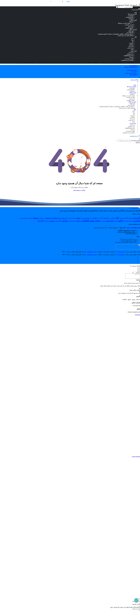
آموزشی (121, 218)
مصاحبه (131, 44)
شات (21, 218)
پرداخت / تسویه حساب (131, 73)
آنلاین (116, 218)
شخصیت (136, 221)
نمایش (64, 221)
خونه (135, 12)
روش (63, 218)
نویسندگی (131, 18)
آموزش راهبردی (129, 24)
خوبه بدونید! (134, 51)
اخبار (132, 38)
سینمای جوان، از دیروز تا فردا (126, 35)
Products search (136, 140)
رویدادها (131, 21)
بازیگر (102, 218)
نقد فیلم (71, 221)
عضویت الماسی (129, 27)
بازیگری (98, 218)
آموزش (136, 217)
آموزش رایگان (133, 29)
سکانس (41, 218)
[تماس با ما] (139, 598)
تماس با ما (134, 71)
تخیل (90, 218)
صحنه (130, 221)
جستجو (137, 142)
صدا (127, 221)
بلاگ (135, 37)
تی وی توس (130, 47)
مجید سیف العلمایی (90, 220)
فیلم (120, 220)
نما (68, 221)
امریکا (109, 218)
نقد (74, 221)
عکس (124, 221)
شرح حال (131, 46)
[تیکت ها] (136, 600)
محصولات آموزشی (132, 70)
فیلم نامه (110, 221)
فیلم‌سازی (131, 15)
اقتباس (112, 218)
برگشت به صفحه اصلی (79, 190)
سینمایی (25, 218)
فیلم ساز (116, 221)
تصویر (82, 218)
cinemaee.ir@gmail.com (130, 67)
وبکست (52, 221)
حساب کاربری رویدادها (124, 23)
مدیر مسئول (130, 54)
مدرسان (131, 43)
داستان (78, 218)
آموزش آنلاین (133, 20)
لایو (133, 41)
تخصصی (94, 218)
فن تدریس (131, 26)
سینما (36, 218)
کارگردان (40, 221)
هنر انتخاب (131, 31)
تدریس (86, 218)
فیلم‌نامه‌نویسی (129, 17)
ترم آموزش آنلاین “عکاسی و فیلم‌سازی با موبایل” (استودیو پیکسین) (116, 34)
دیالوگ (67, 218)
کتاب (132, 49)
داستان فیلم (72, 218)
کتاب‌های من (130, 32)
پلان (45, 221)
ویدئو (48, 221)
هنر (56, 221)
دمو (133, 40)
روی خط (57, 218)
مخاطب (78, 221)
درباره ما (131, 52)
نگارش (59, 221)
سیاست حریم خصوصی (127, 60)
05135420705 (133, 65)
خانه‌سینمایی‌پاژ (121, 251)
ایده (105, 218)
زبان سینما (50, 218)
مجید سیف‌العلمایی (128, 55)
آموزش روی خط (132, 14)
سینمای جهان (30, 218)
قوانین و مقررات (129, 58)
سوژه (44, 218)
